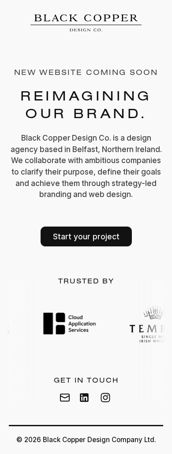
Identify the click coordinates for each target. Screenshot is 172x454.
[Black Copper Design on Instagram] (105, 397)
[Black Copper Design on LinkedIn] (84, 397)
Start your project (86, 236)
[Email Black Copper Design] (65, 397)
